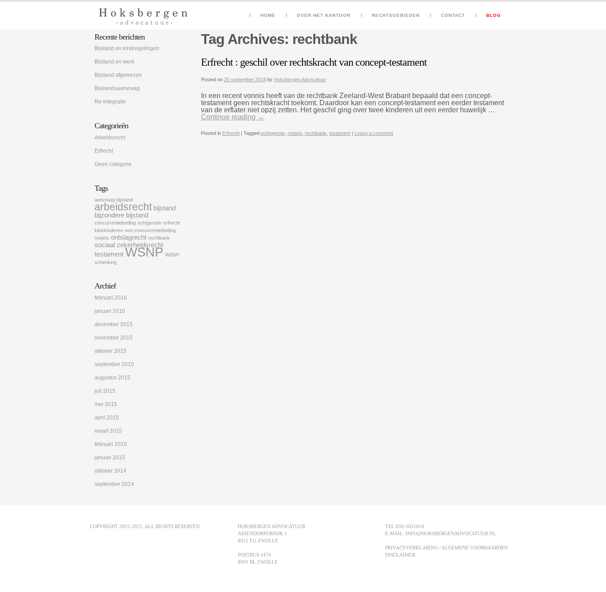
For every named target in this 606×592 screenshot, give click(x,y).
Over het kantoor (323, 15)
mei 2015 (105, 404)
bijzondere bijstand (121, 215)
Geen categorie (113, 164)
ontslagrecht (128, 237)
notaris (294, 133)
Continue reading (232, 117)
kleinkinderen (108, 230)
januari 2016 (109, 311)
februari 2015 (110, 444)
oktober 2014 (110, 471)
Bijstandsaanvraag (117, 88)
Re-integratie (110, 102)
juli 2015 (104, 391)
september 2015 (114, 364)
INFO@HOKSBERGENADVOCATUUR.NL (450, 533)
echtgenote (273, 133)
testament (339, 133)
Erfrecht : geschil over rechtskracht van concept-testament (314, 62)
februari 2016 (110, 298)
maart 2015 (108, 431)
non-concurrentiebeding (150, 230)
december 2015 (113, 324)
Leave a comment (373, 133)
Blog (493, 15)
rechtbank (316, 133)
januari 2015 (109, 457)
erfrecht (171, 222)
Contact (453, 15)
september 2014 (114, 484)
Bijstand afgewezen (118, 75)
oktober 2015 (110, 351)
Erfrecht (231, 133)
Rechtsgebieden (396, 15)
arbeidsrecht (123, 207)
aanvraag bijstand (113, 199)
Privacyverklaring (411, 547)
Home (267, 15)
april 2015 (106, 417)
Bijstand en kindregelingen (126, 48)
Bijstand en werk (114, 62)
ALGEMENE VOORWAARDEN (474, 547)
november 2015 (113, 338)
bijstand (164, 208)
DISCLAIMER (400, 554)
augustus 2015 (112, 378)
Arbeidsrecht (109, 137)
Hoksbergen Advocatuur (300, 79)
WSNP (144, 252)
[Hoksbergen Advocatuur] (143, 17)
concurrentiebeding (115, 222)
